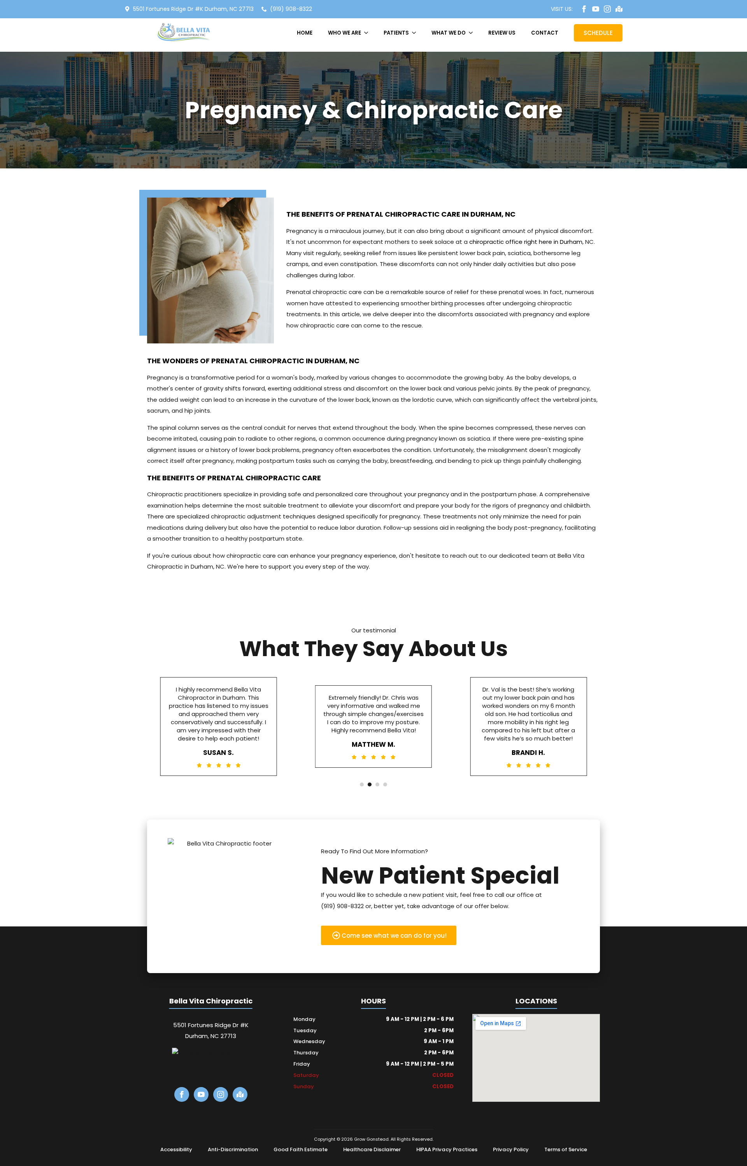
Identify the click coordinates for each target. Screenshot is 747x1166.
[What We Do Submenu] (473, 33)
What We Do (448, 33)
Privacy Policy (511, 1149)
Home (304, 33)
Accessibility (176, 1149)
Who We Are (344, 33)
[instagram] (607, 8)
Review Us (502, 33)
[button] (362, 784)
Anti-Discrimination (233, 1149)
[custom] (618, 8)
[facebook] (583, 8)
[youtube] (595, 8)
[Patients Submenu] (416, 33)
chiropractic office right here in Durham (525, 242)
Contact (544, 33)
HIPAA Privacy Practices (446, 1149)
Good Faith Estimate (301, 1149)
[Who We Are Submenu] (368, 33)
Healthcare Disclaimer (372, 1149)
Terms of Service (565, 1149)
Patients (396, 33)
